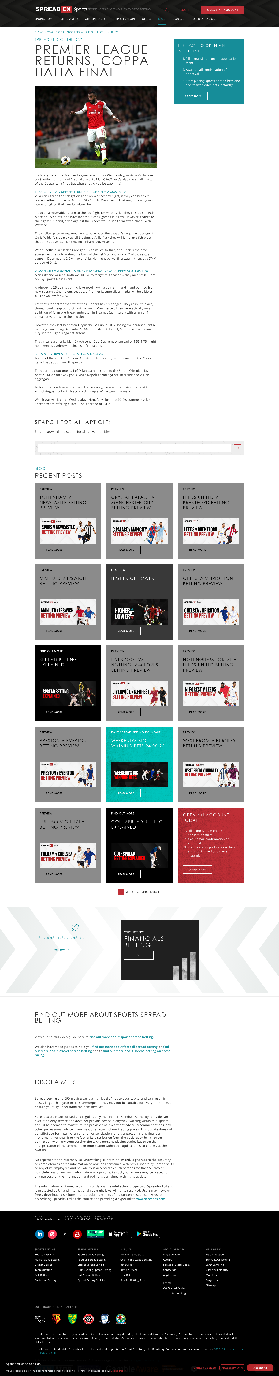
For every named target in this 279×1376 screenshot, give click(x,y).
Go (139, 955)
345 (145, 892)
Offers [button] (147, 18)
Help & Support (215, 1254)
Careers (167, 1259)
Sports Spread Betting (91, 1254)
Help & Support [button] (124, 18)
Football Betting (44, 1254)
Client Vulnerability (217, 1270)
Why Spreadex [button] (95, 18)
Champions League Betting (136, 1259)
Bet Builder (126, 1264)
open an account (207, 18)
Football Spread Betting (92, 1259)
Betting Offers (128, 1270)
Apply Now (169, 1275)
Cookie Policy (118, 1371)
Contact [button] (179, 18)
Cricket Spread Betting (91, 1264)
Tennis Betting (43, 1270)
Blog (162, 18)
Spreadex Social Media (176, 1264)
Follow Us (61, 950)
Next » (154, 892)
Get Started (69, 18)
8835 (217, 1349)
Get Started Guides (174, 1288)
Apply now (193, 96)
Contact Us (169, 1270)
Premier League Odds (133, 1254)
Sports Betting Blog (174, 1293)
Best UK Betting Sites (132, 1280)
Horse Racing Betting (47, 1259)
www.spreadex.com (150, 1199)
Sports (60, 32)
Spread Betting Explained (92, 1280)
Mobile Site (212, 1275)
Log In (186, 9)
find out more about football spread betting (125, 1047)
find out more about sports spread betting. (122, 1037)
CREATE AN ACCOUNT (222, 9)
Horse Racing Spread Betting (94, 1270)
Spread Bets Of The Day (90, 32)
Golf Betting (42, 1275)
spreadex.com (44, 32)
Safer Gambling (215, 1264)
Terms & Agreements (218, 1259)
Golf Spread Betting (89, 1275)
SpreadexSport (73, 937)
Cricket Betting (43, 1264)
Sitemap (211, 1285)
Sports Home (44, 18)
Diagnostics (213, 1280)
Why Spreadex (171, 1254)
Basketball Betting (45, 1280)
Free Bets (125, 1275)
